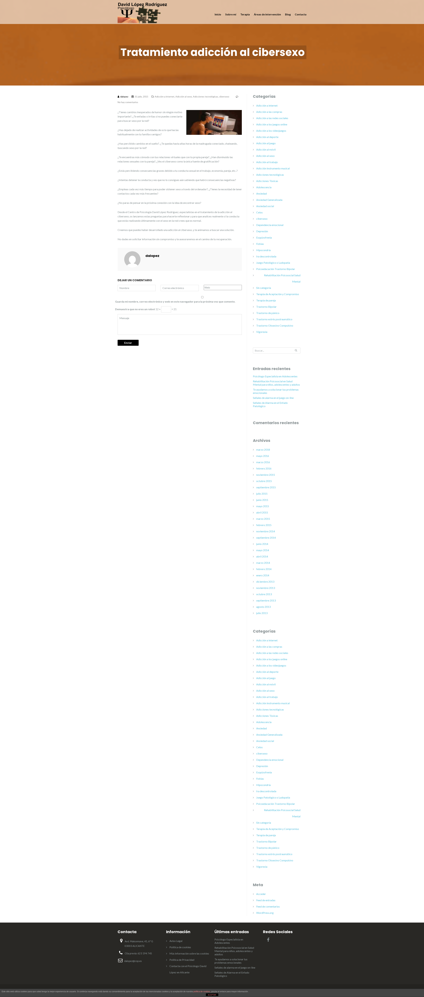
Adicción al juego (266, 143)
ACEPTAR (212, 995)
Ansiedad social (265, 206)
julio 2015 (261, 493)
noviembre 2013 (265, 587)
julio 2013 (261, 613)
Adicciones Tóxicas (267, 180)
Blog (288, 14)
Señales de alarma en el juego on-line (273, 397)
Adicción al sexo (183, 96)
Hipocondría (263, 250)
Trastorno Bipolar (266, 306)
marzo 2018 (263, 449)
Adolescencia (263, 187)
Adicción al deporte (267, 136)
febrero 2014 (263, 569)
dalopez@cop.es (133, 961)
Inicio (218, 14)
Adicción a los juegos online (271, 124)
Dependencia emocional (269, 224)
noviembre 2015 (265, 474)
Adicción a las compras (269, 111)
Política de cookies (180, 947)
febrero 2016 (263, 468)
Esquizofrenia (264, 237)
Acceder (261, 893)
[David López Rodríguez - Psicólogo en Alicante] (142, 12)
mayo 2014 (262, 550)
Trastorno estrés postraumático (274, 319)
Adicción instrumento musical (273, 168)
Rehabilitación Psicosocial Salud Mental (282, 278)
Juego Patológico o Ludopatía (273, 262)
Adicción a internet (164, 96)
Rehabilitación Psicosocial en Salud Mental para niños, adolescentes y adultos (276, 383)
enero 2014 (262, 575)
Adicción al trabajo (267, 162)
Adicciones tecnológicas (205, 96)
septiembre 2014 (266, 537)
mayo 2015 (262, 506)
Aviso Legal (175, 940)
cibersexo (224, 96)
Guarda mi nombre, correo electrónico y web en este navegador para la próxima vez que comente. (175, 301)
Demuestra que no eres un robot (135, 309)
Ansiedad (261, 193)
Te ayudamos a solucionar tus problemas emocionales (276, 391)
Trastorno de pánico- (268, 312)
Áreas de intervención (267, 14)
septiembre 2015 (266, 487)
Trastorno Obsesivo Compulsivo (274, 325)
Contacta (300, 14)
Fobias (260, 243)
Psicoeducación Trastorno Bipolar (275, 268)
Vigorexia (261, 331)
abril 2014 (262, 556)
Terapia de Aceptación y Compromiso (277, 294)
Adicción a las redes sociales (272, 118)
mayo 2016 (262, 455)
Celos (259, 212)
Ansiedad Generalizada (269, 199)
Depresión (262, 231)
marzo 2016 (263, 462)
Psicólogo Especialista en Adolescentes (275, 376)
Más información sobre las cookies (189, 953)
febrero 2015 (263, 525)
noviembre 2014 (265, 531)
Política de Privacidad (181, 959)
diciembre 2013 (265, 581)
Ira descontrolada (266, 256)
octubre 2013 (264, 594)
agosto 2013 (263, 606)
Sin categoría (263, 287)
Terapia (245, 14)
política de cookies (201, 991)
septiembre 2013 (266, 600)
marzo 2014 (263, 562)
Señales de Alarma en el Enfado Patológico (270, 404)
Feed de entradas (265, 900)
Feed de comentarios (268, 906)
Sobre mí (230, 14)
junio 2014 (262, 543)
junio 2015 (262, 499)
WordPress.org (265, 912)
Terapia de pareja (266, 300)
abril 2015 (262, 512)
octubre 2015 (264, 481)
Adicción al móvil (266, 149)
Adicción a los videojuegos (271, 130)
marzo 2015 (263, 518)
